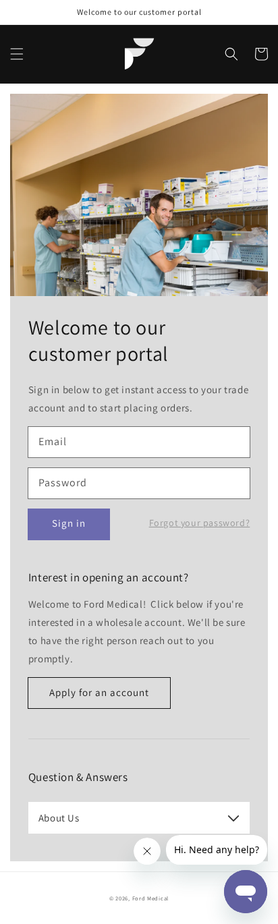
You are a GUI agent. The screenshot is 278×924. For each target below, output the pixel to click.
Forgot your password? (199, 522)
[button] (17, 54)
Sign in (69, 523)
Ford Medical (150, 898)
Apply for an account (99, 692)
